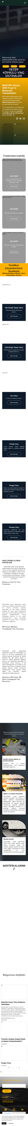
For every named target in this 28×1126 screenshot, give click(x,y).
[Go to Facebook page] (6, 1109)
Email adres (5, 1083)
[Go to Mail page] (24, 118)
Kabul (4, 1123)
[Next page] (19, 1067)
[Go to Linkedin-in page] (21, 118)
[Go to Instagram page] (18, 118)
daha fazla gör (14, 186)
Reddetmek (11, 1123)
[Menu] (25, 3)
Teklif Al (6, 66)
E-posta (22, 66)
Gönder (7, 1091)
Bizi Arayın (14, 66)
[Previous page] (9, 1067)
